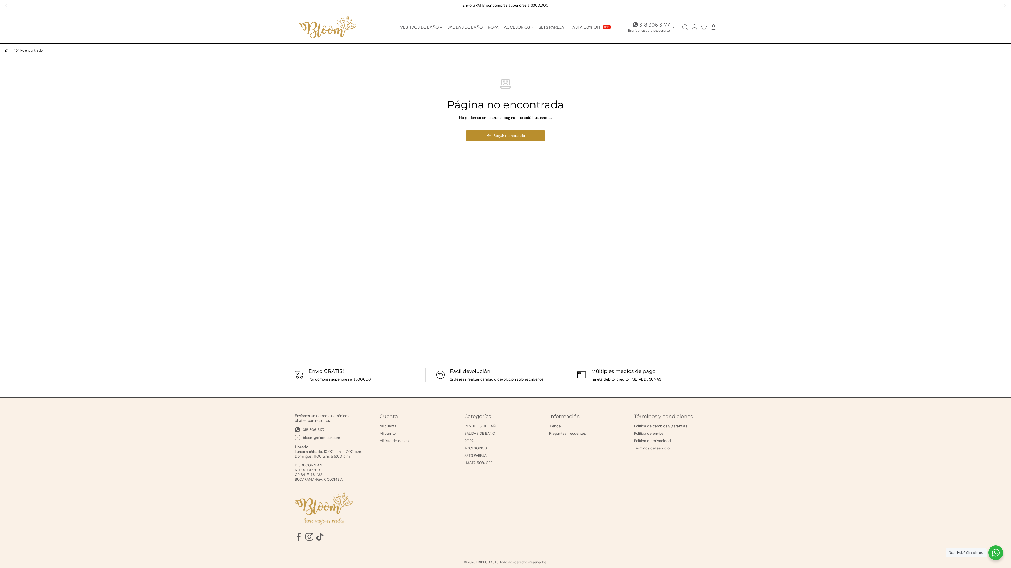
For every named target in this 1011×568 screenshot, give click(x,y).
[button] (8, 5)
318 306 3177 (654, 25)
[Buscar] (685, 27)
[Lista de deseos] (704, 27)
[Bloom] (328, 27)
